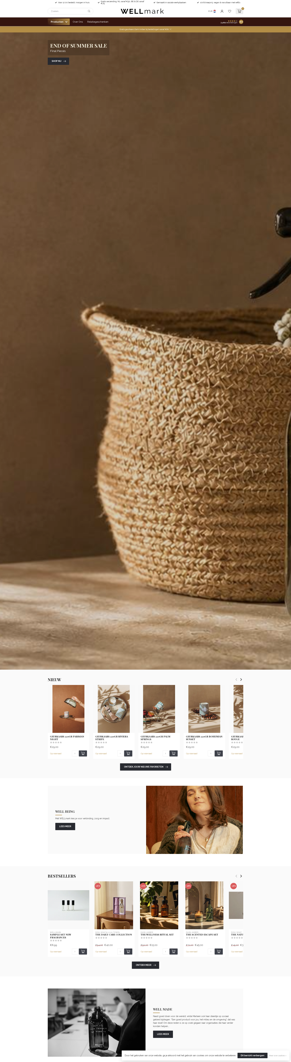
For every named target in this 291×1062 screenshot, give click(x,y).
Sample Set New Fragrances (60, 936)
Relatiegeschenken (97, 21)
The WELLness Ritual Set (157, 934)
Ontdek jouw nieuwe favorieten (143, 767)
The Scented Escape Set (202, 934)
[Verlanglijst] (229, 11)
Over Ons (78, 21)
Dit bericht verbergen (252, 1055)
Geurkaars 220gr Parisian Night (67, 738)
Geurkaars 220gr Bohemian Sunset (204, 738)
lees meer (65, 826)
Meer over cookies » (277, 1055)
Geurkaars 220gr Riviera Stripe (111, 738)
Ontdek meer (143, 965)
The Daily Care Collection (113, 934)
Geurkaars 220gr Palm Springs (155, 738)
